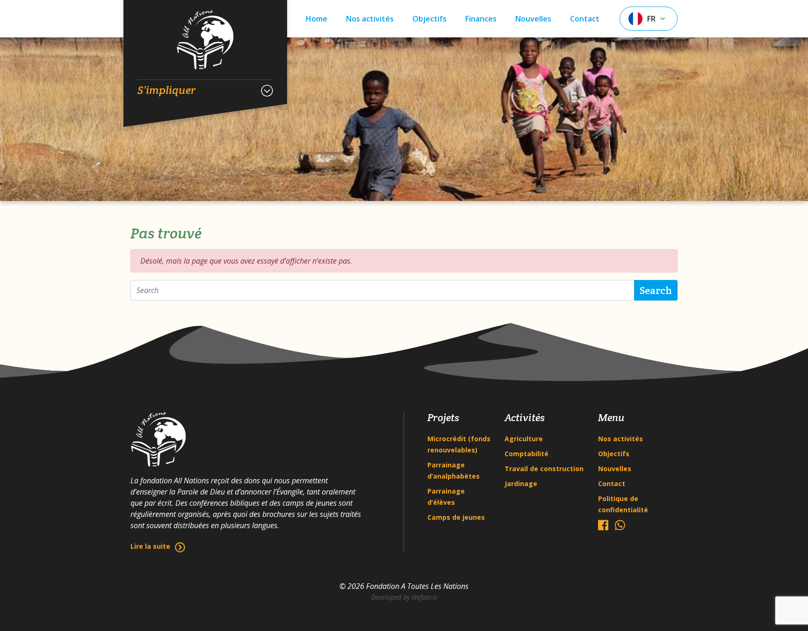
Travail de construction (544, 468)
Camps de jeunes (456, 517)
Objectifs (429, 19)
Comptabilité (526, 453)
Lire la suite (150, 546)
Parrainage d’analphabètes (453, 470)
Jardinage (521, 483)
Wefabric (424, 597)
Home (316, 19)
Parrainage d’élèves (446, 497)
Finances (481, 19)
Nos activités (370, 19)
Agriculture (524, 438)
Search (656, 290)
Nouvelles (533, 19)
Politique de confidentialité (623, 504)
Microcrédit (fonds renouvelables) (459, 444)
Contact (584, 19)
